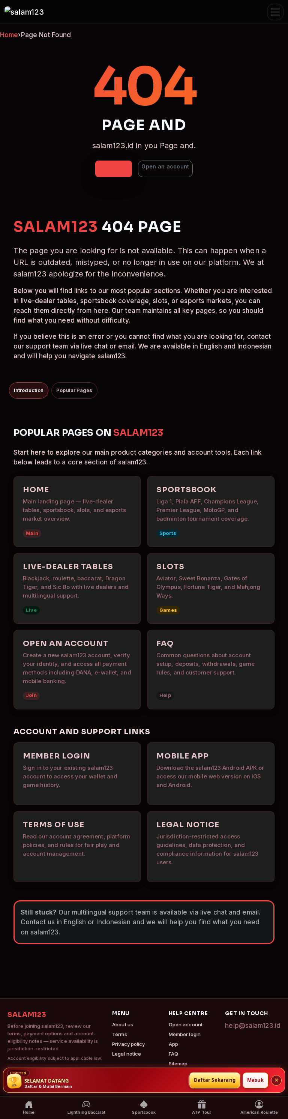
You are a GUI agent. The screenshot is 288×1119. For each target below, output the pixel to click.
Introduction (29, 390)
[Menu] (275, 12)
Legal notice (126, 1054)
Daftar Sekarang (215, 1080)
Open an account (165, 166)
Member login (185, 1034)
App (173, 1044)
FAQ (173, 1054)
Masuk (255, 1080)
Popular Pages (74, 390)
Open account (185, 1024)
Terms (119, 1034)
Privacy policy (128, 1044)
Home (9, 35)
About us (122, 1024)
